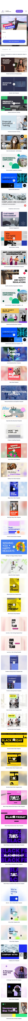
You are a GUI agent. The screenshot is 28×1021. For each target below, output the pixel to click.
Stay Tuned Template (14, 382)
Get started (19, 11)
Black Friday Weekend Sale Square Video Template (14, 806)
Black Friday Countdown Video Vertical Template (14, 883)
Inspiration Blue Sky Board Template (14, 420)
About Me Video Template (14, 575)
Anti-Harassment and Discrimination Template (14, 266)
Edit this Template (14, 41)
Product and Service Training (14, 112)
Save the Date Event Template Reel (14, 710)
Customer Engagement (14, 228)
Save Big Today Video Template (14, 517)
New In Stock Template (14, 999)
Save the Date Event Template (14, 729)
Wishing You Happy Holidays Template (14, 555)
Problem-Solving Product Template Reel (14, 671)
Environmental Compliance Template (14, 170)
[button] (14, 22)
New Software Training (14, 247)
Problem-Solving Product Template (14, 690)
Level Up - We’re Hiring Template (14, 652)
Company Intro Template (14, 960)
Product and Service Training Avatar (14, 73)
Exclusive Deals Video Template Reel (14, 787)
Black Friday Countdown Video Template (14, 864)
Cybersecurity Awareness (14, 189)
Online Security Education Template (14, 324)
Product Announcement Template (14, 536)
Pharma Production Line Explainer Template (14, 401)
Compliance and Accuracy (14, 208)
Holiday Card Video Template (14, 478)
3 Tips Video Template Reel (14, 922)
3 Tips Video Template (14, 941)
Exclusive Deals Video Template (14, 748)
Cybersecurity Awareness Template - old (14, 343)
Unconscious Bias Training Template (14, 1018)
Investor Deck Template (14, 93)
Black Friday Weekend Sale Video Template (14, 825)
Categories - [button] (6, 49)
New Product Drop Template (14, 613)
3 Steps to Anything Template (14, 440)
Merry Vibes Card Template (14, 459)
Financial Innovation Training (14, 131)
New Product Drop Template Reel (14, 594)
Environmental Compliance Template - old (14, 305)
